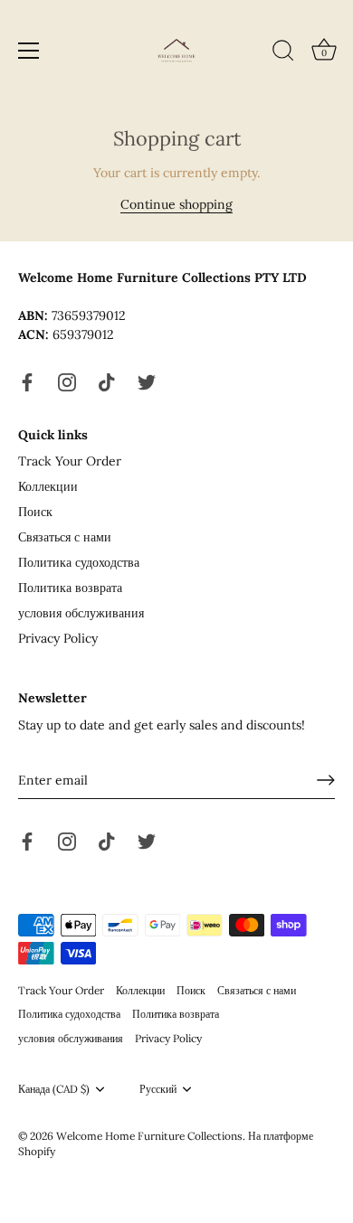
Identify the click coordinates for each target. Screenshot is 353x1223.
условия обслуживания (81, 613)
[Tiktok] (107, 380)
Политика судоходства (78, 562)
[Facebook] (27, 380)
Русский (157, 1089)
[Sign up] (326, 780)
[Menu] (29, 51)
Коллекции (48, 486)
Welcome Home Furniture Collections (149, 1136)
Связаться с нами (64, 537)
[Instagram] (67, 380)
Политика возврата (70, 587)
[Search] (283, 53)
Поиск (35, 511)
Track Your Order (69, 461)
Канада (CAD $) (54, 1089)
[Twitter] (147, 380)
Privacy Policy (58, 638)
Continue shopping (176, 204)
